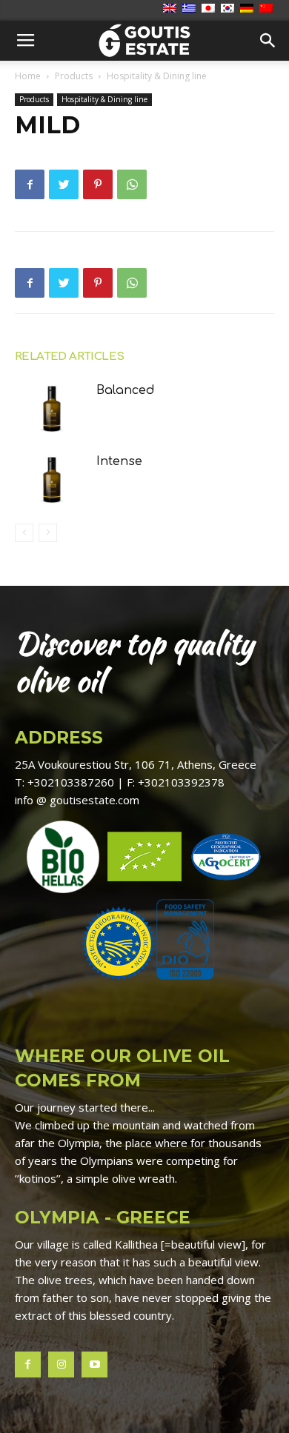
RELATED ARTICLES (69, 356)
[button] (268, 41)
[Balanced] (52, 406)
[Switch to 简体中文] (267, 8)
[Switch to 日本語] (210, 8)
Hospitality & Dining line (157, 76)
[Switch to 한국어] (229, 8)
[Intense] (52, 478)
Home (28, 76)
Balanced (125, 390)
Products (74, 76)
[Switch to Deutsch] (248, 8)
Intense (119, 461)
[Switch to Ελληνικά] (190, 8)
